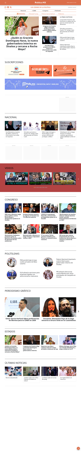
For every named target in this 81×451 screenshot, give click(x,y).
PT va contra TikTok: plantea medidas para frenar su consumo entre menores (49, 237)
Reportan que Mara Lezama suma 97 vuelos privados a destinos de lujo (49, 347)
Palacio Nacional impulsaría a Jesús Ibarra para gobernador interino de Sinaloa (67, 47)
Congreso (45, 10)
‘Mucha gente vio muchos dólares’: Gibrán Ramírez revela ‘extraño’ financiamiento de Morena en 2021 (67, 217)
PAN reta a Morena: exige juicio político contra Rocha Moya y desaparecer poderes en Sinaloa (13, 217)
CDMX (34, 10)
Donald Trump (34, 13)
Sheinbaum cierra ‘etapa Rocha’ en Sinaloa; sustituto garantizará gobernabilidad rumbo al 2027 (67, 135)
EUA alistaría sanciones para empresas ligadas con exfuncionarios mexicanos (30, 274)
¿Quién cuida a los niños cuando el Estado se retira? (31, 379)
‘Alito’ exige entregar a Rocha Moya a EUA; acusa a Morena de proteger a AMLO (48, 134)
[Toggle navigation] (5, 2)
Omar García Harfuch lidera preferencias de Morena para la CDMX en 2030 (22, 319)
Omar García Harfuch (49, 13)
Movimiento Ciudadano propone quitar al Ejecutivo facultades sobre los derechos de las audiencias (13, 238)
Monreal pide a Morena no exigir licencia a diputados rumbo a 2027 (31, 236)
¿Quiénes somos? (72, 7)
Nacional (23, 10)
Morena (61, 13)
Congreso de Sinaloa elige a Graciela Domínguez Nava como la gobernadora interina (49, 29)
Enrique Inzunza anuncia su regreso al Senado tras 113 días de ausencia (31, 215)
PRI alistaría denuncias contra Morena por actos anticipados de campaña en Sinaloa (66, 274)
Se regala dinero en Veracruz (66, 378)
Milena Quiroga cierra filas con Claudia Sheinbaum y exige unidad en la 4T (67, 347)
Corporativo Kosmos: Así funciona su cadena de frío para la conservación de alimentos (68, 22)
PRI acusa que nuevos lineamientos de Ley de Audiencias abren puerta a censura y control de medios (67, 238)
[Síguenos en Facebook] (8, 7)
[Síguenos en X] (11, 7)
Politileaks (58, 10)
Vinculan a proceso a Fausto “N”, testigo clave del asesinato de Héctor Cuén (67, 31)
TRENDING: (22, 13)
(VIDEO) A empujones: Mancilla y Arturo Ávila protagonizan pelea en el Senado (49, 216)
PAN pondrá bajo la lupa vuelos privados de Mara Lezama (67, 38)
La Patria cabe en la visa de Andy (49, 378)
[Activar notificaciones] (78, 448)
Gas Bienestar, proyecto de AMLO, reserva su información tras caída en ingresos (49, 48)
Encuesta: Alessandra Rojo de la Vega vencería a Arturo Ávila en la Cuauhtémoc (58, 319)
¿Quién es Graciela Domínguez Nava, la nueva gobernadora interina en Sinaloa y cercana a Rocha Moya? (22, 43)
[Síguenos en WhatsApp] (5, 7)
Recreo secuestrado (11, 378)
